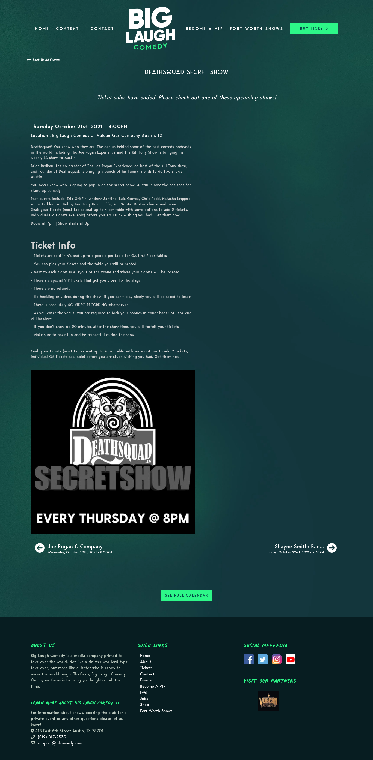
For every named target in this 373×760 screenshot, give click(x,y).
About (145, 661)
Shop (144, 704)
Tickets (146, 667)
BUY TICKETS (314, 28)
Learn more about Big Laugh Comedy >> (75, 703)
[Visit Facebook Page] (249, 658)
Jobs (144, 698)
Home (42, 28)
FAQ (143, 692)
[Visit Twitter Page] (263, 658)
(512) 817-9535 (52, 737)
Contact (102, 28)
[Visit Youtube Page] (290, 658)
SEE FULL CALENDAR (186, 595)
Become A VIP (204, 28)
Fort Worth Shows (257, 28)
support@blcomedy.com (60, 743)
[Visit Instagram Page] (277, 658)
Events (146, 680)
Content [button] (68, 28)
